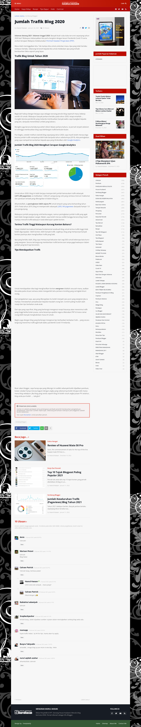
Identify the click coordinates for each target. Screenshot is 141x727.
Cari (122, 3)
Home (17, 9)
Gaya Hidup (26, 9)
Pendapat (110, 308)
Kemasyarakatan (110, 329)
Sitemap (105, 723)
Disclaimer (27, 415)
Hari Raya (110, 235)
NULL (110, 326)
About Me (113, 723)
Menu (19, 3)
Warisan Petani (26, 551)
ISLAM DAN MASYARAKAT (110, 314)
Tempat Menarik (110, 208)
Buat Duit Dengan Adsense (110, 275)
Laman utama (19, 16)
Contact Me (122, 723)
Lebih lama (85, 700)
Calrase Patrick (26, 567)
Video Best (110, 265)
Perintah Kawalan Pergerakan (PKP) (60, 41)
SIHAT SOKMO (110, 360)
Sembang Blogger (31, 16)
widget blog (110, 305)
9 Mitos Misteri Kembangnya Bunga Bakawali (103, 123)
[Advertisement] (52, 270)
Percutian (110, 214)
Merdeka (110, 332)
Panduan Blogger (110, 338)
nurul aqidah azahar (29, 658)
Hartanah (110, 247)
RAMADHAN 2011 (110, 350)
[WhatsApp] (42, 428)
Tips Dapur (44, 9)
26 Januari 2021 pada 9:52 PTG (42, 567)
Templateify (27, 723)
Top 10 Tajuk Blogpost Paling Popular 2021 (64, 473)
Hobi (53, 9)
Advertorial (110, 220)
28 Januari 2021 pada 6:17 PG (46, 602)
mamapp (24, 630)
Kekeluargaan (110, 202)
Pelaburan (110, 259)
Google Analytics (73, 140)
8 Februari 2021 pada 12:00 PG (47, 658)
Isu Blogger (110, 311)
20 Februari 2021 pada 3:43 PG (47, 592)
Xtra (110, 302)
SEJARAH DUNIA (110, 317)
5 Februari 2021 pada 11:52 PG (44, 644)
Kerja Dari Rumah (54, 468)
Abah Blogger (110, 354)
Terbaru (18, 700)
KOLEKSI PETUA (110, 323)
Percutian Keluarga (110, 344)
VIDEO (110, 262)
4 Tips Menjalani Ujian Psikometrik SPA (105, 162)
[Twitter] (86, 28)
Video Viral (110, 369)
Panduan (110, 183)
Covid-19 (110, 268)
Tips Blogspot (110, 238)
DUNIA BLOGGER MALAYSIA (110, 199)
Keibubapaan (110, 241)
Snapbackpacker (27, 616)
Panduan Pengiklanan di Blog (110, 293)
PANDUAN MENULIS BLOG (110, 186)
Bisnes (110, 363)
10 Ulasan (45, 28)
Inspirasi (110, 296)
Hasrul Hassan (31, 581)
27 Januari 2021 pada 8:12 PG (48, 581)
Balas (22, 544)
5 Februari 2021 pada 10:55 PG (37, 630)
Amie (22, 537)
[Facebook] (83, 28)
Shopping (110, 211)
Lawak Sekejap (110, 281)
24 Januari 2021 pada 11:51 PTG (42, 551)
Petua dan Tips (110, 335)
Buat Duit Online (110, 205)
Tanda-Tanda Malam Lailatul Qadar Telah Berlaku (103, 98)
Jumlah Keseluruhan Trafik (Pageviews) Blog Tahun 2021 (64, 500)
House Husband (110, 189)
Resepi (35, 9)
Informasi (110, 278)
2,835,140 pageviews (65, 206)
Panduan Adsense (110, 299)
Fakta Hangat (52, 441)
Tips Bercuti (110, 223)
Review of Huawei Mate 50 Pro (65, 445)
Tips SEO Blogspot (110, 232)
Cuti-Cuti (60, 9)
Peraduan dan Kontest (110, 320)
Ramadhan (110, 226)
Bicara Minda (110, 256)
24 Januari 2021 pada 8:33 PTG (33, 537)
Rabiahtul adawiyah (29, 602)
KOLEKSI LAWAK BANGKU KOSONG (110, 284)
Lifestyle (110, 180)
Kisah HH (110, 341)
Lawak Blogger (110, 287)
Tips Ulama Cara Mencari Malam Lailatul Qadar (105, 110)
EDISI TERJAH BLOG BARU (110, 290)
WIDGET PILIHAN (110, 253)
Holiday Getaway (110, 250)
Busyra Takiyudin (27, 644)
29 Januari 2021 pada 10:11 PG (43, 616)
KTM (110, 357)
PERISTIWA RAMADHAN (110, 347)
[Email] (89, 28)
